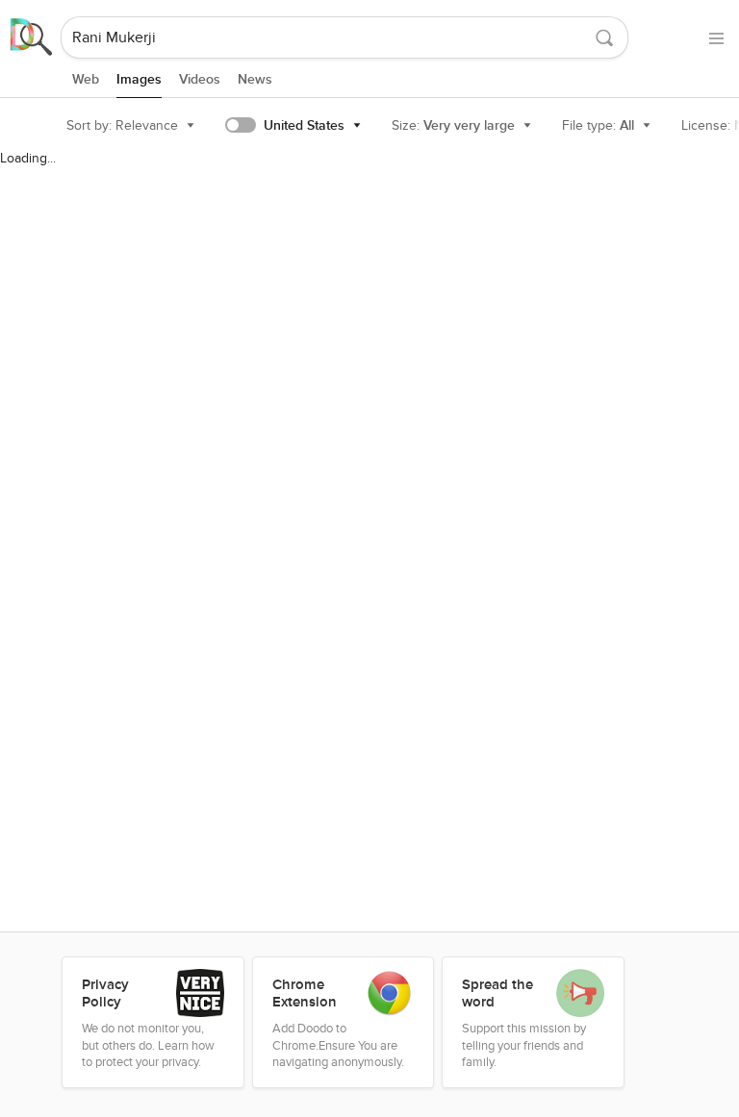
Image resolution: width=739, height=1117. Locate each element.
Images (139, 79)
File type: (598, 125)
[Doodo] (32, 37)
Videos (199, 79)
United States (304, 125)
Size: (453, 125)
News (255, 79)
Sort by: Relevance (122, 125)
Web (85, 79)
